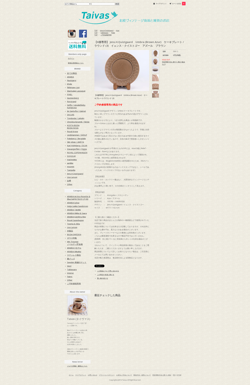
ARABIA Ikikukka (74, 251)
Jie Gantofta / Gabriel (76, 111)
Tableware (104, 33)
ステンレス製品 (74, 255)
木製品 (70, 230)
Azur (117, 30)
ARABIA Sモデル (74, 248)
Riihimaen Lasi (73, 87)
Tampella (71, 170)
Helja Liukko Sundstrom (77, 206)
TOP (96, 30)
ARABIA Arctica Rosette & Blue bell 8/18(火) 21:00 (78, 197)
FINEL (69, 94)
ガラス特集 (72, 238)
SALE (69, 266)
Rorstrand (71, 101)
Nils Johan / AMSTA (75, 142)
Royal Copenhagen (75, 220)
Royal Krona (72, 131)
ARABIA (70, 77)
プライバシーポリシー (107, 375)
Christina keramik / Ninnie (78, 121)
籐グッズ (71, 258)
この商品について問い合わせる (108, 271)
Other (69, 184)
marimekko (72, 159)
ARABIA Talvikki (74, 209)
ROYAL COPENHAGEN (77, 152)
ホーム (71, 375)
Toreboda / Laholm (75, 118)
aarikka (70, 163)
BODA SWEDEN (74, 234)
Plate (113, 33)
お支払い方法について (124, 375)
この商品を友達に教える (105, 275)
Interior (70, 273)
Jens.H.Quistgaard (106, 30)
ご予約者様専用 (106, 35)
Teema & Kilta (73, 223)
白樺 (69, 180)
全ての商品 (72, 73)
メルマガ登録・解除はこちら (77, 366)
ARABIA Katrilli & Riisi (76, 216)
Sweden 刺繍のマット (76, 262)
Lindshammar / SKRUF (77, 135)
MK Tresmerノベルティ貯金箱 (75, 243)
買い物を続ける (102, 278)
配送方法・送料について (142, 375)
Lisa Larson (72, 177)
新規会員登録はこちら (76, 63)
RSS (174, 375)
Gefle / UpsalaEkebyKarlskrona (76, 106)
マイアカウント (161, 3)
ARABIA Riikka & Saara (77, 213)
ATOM (179, 375)
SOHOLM (71, 156)
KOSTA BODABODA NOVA (73, 126)
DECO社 (70, 114)
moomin (70, 166)
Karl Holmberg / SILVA (77, 145)
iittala (69, 84)
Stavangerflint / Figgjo (77, 149)
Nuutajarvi (71, 80)
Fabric (69, 276)
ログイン (71, 58)
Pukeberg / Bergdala (76, 138)
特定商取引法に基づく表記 (161, 375)
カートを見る (178, 3)
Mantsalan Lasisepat (76, 91)
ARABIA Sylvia (73, 202)
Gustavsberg (73, 98)
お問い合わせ (92, 375)
